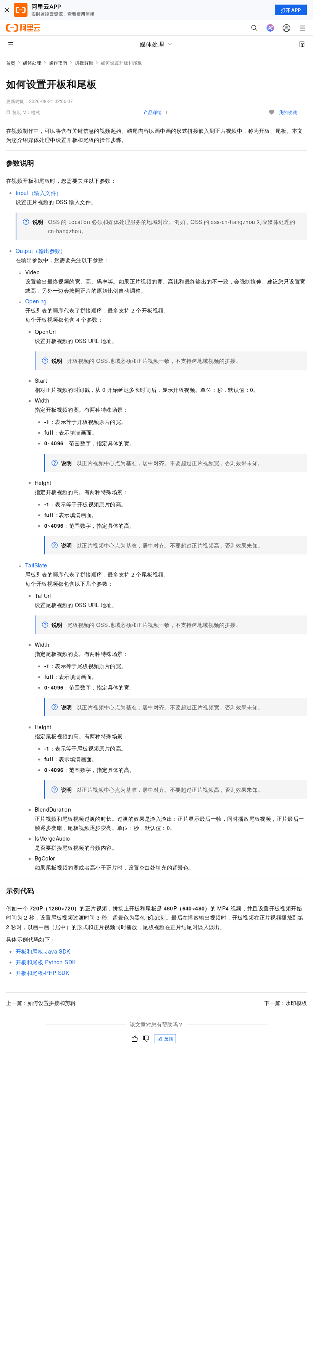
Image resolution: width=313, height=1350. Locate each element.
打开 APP (291, 9)
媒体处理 (32, 62)
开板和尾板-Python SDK (46, 962)
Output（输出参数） (41, 251)
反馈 (168, 1038)
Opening (36, 301)
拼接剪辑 (84, 62)
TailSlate (36, 565)
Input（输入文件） (38, 193)
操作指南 (58, 62)
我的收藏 (288, 112)
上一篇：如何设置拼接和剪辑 (41, 1003)
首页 (10, 63)
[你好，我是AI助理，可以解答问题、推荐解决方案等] (270, 28)
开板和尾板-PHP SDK (42, 972)
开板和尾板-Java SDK (43, 951)
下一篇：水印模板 (285, 1003)
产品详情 (153, 112)
